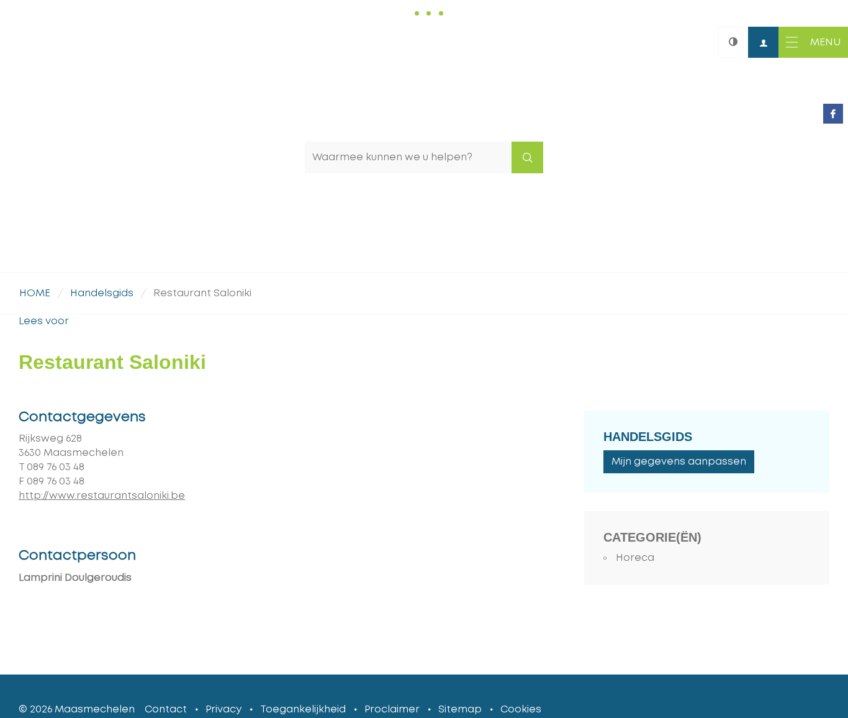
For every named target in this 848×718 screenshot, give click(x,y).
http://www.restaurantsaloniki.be (102, 496)
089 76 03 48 (55, 467)
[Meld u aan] (763, 42)
